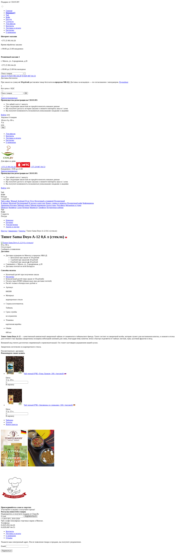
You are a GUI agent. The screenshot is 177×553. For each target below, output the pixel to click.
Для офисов (10, 24)
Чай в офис (5, 201)
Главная (9, 11)
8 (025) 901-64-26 (14, 76)
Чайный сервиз (23, 205)
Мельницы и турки (73, 205)
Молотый (12, 203)
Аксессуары (51, 205)
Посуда (9, 19)
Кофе (8, 17)
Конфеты (12, 207)
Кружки (13, 205)
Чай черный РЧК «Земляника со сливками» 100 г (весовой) (48, 405)
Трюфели (42, 207)
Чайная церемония (38, 205)
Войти (3, 115)
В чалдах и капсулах (37, 203)
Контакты (10, 26)
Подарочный (59, 201)
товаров (13, 117)
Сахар (19, 207)
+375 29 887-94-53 (37, 167)
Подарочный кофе (74, 203)
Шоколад (4, 207)
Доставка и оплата (13, 28)
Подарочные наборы (54, 207)
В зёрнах (4, 203)
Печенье (25, 207)
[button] (2, 190)
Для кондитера (12, 225)
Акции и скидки (12, 227)
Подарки (9, 222)
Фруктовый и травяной (44, 201)
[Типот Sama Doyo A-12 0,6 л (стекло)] (17, 243)
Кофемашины (88, 203)
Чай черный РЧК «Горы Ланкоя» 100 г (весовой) (44, 374)
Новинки (9, 220)
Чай (7, 15)
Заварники (5, 205)
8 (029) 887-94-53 (29, 76)
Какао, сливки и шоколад (56, 203)
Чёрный (14, 201)
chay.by (4, 76)
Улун (32, 201)
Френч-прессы (12, 424)
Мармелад (34, 207)
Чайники (9, 420)
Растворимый (22, 203)
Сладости (10, 21)
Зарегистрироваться (9, 98)
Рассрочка (10, 30)
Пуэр (27, 201)
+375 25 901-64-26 (8, 167)
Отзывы (9, 538)
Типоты (22, 231)
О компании (11, 32)
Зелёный (21, 201)
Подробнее (123, 82)
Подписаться (6, 551)
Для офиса (60, 205)
